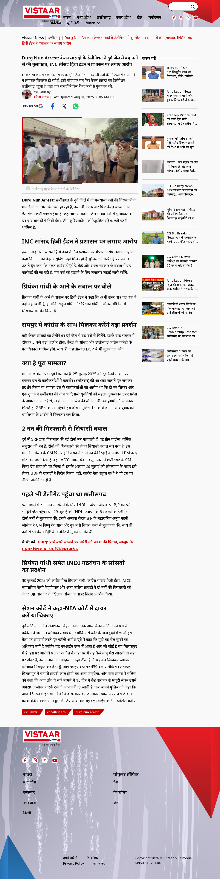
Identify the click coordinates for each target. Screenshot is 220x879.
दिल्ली (27, 812)
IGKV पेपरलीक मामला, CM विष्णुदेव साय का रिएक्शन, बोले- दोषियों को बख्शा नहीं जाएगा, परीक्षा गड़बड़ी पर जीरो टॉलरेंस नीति (182, 72)
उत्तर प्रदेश (123, 17)
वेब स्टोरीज (120, 792)
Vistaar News (33, 37)
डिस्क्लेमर (92, 858)
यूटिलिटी (73, 22)
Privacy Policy (73, 863)
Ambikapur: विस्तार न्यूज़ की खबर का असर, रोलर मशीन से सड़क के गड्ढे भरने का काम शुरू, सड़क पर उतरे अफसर (182, 284)
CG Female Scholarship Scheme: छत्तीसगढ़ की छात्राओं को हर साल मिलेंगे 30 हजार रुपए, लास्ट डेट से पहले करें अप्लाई (182, 332)
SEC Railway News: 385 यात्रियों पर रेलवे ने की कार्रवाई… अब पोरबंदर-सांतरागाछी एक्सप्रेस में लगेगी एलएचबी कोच (182, 190)
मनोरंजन (154, 17)
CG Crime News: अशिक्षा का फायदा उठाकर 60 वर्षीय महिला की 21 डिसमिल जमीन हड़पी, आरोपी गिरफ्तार (182, 261)
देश (115, 782)
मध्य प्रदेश (84, 17)
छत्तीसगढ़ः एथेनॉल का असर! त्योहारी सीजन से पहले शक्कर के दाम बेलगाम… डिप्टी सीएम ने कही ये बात (180, 355)
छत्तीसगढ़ (104, 17)
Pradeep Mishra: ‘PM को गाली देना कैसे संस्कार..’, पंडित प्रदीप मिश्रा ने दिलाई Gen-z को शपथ (182, 119)
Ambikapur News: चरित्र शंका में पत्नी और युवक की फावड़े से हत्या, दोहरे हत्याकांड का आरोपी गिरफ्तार (181, 95)
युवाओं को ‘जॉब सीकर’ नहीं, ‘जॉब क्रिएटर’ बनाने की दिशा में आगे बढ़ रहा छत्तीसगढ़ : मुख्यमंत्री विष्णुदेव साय (180, 142)
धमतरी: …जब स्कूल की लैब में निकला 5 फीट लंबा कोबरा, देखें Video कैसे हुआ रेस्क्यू (182, 166)
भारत (67, 17)
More (90, 22)
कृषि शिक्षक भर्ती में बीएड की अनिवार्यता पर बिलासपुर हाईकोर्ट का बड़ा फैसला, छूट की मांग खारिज (182, 214)
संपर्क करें (99, 863)
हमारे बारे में (70, 858)
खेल (140, 17)
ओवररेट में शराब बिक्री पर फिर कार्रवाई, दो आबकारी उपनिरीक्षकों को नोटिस (181, 308)
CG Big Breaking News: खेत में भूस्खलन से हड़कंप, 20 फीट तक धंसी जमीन (182, 237)
